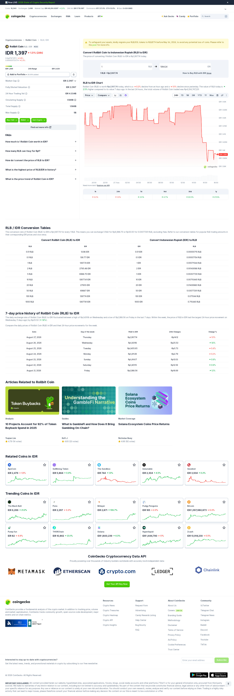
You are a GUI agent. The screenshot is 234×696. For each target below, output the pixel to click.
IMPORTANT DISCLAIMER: (17, 683)
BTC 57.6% (100, 8)
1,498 (30, 8)
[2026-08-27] (217, 95)
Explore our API (103, 185)
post (94, 45)
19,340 (13, 8)
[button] (40, 127)
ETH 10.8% (110, 8)
